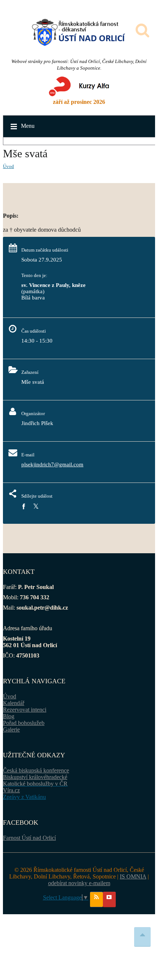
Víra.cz (11, 790)
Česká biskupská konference (36, 770)
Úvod (8, 166)
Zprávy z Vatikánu (24, 797)
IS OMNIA (133, 876)
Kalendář (13, 703)
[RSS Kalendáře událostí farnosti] (96, 899)
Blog (8, 716)
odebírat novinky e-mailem (79, 883)
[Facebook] (23, 507)
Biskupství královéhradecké (35, 777)
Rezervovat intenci (24, 709)
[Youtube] (109, 899)
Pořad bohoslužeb (23, 723)
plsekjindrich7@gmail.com (52, 464)
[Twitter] (36, 507)
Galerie (11, 729)
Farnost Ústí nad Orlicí (29, 838)
